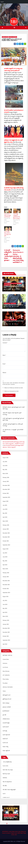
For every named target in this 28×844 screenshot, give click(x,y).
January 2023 (6, 624)
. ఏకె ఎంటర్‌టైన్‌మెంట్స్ (7, 761)
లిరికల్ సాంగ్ (5, 738)
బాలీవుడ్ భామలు (6, 718)
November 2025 (6, 489)
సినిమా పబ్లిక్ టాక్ (6, 750)
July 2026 (5, 461)
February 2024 (6, 572)
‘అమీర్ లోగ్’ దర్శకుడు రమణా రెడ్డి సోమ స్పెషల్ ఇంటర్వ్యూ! (13, 304)
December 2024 (6, 533)
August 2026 (5, 457)
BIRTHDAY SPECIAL (7, 655)
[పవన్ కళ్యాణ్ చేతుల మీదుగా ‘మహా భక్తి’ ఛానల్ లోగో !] (8, 228)
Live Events (5, 667)
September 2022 (6, 640)
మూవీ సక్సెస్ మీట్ (6, 734)
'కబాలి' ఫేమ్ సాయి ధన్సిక (8, 769)
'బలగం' (4, 793)
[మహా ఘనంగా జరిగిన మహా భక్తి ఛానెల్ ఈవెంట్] (8, 211)
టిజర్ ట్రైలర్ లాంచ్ (14, 319)
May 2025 (5, 513)
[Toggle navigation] (14, 28)
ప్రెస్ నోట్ (4, 714)
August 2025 (5, 501)
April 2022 (5, 644)
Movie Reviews (14, 283)
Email (4, 363)
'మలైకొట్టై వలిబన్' (6, 797)
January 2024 (6, 576)
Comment (5, 342)
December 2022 (6, 628)
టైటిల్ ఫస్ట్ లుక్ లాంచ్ (7, 699)
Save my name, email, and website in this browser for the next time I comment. (13, 383)
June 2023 (5, 604)
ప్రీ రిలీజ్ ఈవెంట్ (6, 710)
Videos (19, 283)
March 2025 (5, 521)
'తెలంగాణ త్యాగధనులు (7, 781)
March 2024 (5, 568)
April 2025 (5, 517)
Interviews (13, 303)
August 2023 (5, 596)
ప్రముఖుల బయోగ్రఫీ (7, 707)
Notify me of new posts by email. (11, 391)
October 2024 (6, 541)
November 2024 (6, 537)
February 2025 (6, 525)
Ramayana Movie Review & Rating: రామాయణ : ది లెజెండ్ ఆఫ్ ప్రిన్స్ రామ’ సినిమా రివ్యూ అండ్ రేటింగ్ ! (18, 256)
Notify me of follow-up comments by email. (13, 387)
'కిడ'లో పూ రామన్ (6, 773)
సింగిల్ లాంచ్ (5, 742)
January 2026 (6, 481)
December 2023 (6, 580)
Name (4, 355)
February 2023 (6, 620)
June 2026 (5, 465)
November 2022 (6, 632)
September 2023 (6, 592)
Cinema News (7, 283)
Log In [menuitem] (2, 1)
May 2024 (5, 560)
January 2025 (6, 529)
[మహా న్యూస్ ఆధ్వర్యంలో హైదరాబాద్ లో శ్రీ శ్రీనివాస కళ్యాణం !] (17, 211)
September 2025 (6, 497)
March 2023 (5, 616)
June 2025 (5, 509)
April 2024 (5, 564)
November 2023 (6, 584)
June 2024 (5, 556)
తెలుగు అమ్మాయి (6, 703)
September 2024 (6, 544)
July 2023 (5, 600)
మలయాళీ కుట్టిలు (6, 722)
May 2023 (5, 608)
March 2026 (5, 473)
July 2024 (5, 552)
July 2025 (5, 505)
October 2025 (6, 493)
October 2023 (6, 588)
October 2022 (6, 636)
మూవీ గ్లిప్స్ (5, 730)
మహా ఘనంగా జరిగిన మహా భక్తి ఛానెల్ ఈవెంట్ (7, 215)
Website (4, 372)
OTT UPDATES (6, 675)
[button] (25, 27)
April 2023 (5, 612)
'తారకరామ (5, 777)
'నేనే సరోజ (5, 785)
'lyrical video (5, 765)
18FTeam (16, 289)
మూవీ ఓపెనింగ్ (6, 726)
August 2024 (5, 548)
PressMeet (5, 683)
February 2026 (6, 477)
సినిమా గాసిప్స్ (5, 746)
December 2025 (6, 485)
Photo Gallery (6, 679)
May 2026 (5, 469)
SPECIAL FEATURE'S (8, 687)
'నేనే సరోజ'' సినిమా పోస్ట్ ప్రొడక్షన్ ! (9, 789)
